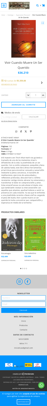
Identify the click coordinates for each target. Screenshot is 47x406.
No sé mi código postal (9, 121)
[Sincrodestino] (35, 235)
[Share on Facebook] (21, 131)
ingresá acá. (23, 385)
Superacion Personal (23, 15)
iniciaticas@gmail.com (23, 348)
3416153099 (24, 339)
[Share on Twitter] (25, 131)
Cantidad (4, 95)
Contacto (23, 330)
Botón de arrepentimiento (24, 388)
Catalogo (11, 15)
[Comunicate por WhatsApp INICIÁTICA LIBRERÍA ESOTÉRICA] (41, 385)
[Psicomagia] (12, 235)
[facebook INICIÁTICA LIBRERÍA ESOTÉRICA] (27, 281)
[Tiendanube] (23, 375)
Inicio (3, 15)
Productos (23, 325)
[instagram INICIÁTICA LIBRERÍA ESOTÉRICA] (19, 281)
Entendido (23, 402)
